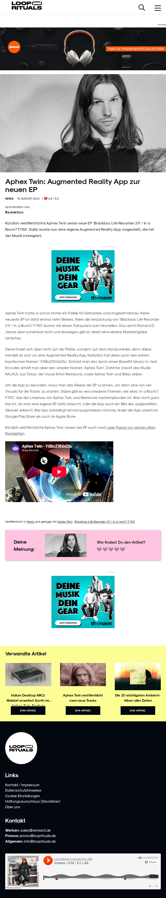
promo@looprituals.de (37, 835)
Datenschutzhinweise (23, 790)
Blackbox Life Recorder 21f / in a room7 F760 (105, 521)
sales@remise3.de (35, 830)
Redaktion (14, 212)
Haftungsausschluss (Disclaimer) (32, 801)
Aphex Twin (64, 521)
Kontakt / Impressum (22, 785)
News (31, 521)
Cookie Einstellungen (22, 796)
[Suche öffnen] (141, 8)
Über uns (12, 807)
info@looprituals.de (40, 841)
